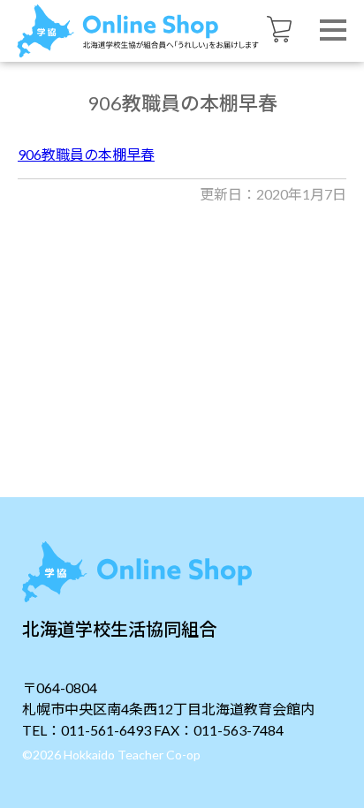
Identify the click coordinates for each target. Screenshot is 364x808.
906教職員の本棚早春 (86, 154)
